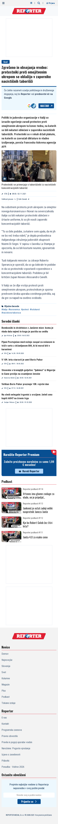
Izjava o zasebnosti (11, 754)
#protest (25, 309)
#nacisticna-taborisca (11, 312)
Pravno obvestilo (10, 736)
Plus (4, 690)
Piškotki (5, 760)
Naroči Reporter (30, 471)
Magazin (6, 684)
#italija (4, 309)
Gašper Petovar (9, 402)
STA (5, 194)
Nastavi (44, 106)
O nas (4, 717)
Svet (5, 61)
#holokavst (35, 309)
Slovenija (6, 666)
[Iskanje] (38, 3)
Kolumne (6, 678)
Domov (5, 653)
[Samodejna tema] (31, 3)
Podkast (6, 696)
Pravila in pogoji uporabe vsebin (17, 742)
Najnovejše (7, 659)
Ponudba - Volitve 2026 (13, 766)
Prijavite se (27, 801)
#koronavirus (14, 309)
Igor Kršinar (8, 336)
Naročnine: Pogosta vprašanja (16, 748)
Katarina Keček (9, 378)
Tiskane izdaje (8, 703)
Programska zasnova (12, 729)
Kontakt (5, 723)
